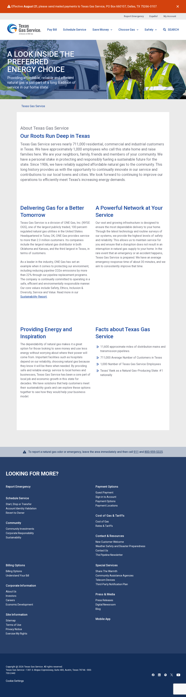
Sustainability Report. (33, 296)
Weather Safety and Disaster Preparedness (120, 546)
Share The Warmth (106, 571)
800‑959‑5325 (154, 452)
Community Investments (20, 528)
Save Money (101, 29)
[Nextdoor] (165, 672)
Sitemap (11, 620)
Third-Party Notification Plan (112, 584)
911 (136, 452)
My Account (169, 16)
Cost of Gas (102, 521)
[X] (171, 672)
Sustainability (13, 537)
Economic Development (19, 604)
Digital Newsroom (106, 604)
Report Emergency (134, 16)
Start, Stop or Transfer (19, 504)
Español (153, 16)
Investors (11, 595)
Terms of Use (13, 624)
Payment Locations (107, 505)
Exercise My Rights (16, 633)
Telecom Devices (105, 579)
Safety (149, 29)
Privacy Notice (14, 629)
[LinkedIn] (159, 672)
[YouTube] (178, 672)
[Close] (178, 6)
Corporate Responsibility (20, 533)
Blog (98, 608)
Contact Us (102, 550)
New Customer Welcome (110, 541)
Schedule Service (74, 29)
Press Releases (104, 600)
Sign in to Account (106, 496)
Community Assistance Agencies (115, 575)
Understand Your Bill (17, 575)
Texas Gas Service (33, 106)
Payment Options (106, 501)
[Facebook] (153, 672)
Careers (10, 600)
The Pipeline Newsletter (109, 554)
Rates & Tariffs (104, 525)
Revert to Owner (15, 512)
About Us (11, 591)
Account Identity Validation (21, 508)
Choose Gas (127, 29)
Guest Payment (104, 492)
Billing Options (14, 571)
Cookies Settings (15, 677)
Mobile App (103, 619)
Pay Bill (52, 29)
